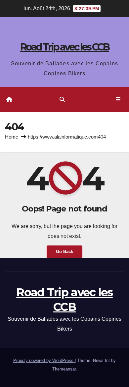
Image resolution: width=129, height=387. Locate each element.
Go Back (64, 251)
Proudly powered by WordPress (44, 360)
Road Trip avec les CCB (64, 47)
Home (11, 137)
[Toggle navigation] (118, 99)
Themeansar (64, 369)
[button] (62, 99)
